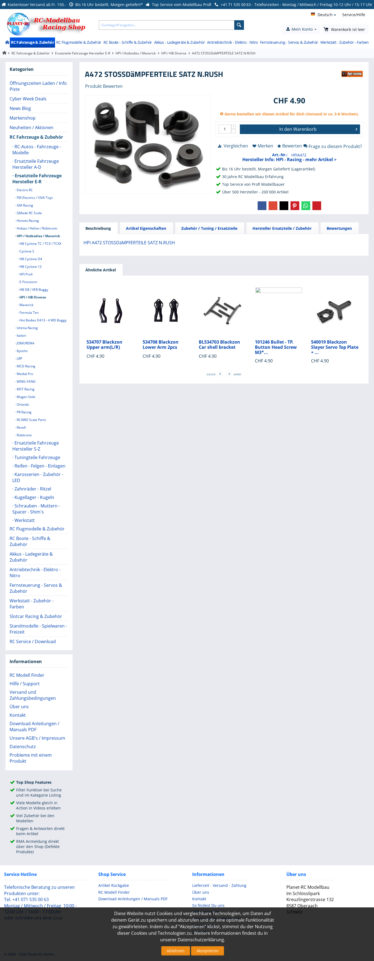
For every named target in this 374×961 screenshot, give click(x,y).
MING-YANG (26, 381)
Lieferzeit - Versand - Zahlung (219, 885)
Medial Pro (24, 373)
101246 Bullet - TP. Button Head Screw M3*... (276, 347)
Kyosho (22, 351)
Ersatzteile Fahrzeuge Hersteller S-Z (35, 446)
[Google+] (273, 205)
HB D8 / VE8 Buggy (33, 289)
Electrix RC (24, 190)
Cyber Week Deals (28, 99)
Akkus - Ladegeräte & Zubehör (179, 42)
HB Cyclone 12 (30, 266)
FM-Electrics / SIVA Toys (34, 197)
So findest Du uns (208, 905)
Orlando (22, 404)
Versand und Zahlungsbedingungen (33, 695)
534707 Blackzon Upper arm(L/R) (104, 344)
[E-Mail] (316, 205)
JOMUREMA (25, 343)
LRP (19, 358)
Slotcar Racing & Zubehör (36, 616)
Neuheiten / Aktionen (31, 127)
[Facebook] (262, 205)
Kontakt (18, 715)
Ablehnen (176, 950)
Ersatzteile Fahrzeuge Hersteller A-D (35, 164)
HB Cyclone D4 (30, 259)
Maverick (26, 305)
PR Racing (23, 412)
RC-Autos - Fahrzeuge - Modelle (36, 150)
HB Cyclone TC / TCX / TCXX (40, 243)
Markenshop (23, 118)
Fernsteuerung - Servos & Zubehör (289, 42)
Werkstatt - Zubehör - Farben (344, 42)
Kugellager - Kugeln (33, 497)
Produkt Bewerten (104, 86)
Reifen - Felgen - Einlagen (39, 466)
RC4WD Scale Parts (31, 419)
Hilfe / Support (25, 684)
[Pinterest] (294, 205)
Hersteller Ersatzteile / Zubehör (282, 228)
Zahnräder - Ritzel (32, 489)
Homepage (4, 53)
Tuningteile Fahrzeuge (36, 457)
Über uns (19, 707)
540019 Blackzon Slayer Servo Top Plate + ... (334, 347)
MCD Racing (25, 366)
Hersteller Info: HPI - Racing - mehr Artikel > (289, 159)
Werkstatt (24, 520)
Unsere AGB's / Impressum (37, 738)
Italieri (21, 335)
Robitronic (24, 435)
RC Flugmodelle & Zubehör (78, 42)
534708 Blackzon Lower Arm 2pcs (161, 344)
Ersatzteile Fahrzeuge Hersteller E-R (82, 53)
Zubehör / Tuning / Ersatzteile (209, 228)
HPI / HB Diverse (173, 53)
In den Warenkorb (298, 129)
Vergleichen (236, 146)
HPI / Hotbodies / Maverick (136, 53)
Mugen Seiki (25, 396)
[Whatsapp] (305, 205)
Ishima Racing (27, 328)
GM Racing (24, 205)
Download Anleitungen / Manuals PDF (34, 727)
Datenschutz (23, 747)
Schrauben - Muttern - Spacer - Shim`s (36, 509)
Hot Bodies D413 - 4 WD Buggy (43, 320)
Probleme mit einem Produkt (31, 758)
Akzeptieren (207, 950)
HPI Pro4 (26, 274)
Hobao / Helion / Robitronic (36, 228)
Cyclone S (26, 251)
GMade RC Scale (29, 213)
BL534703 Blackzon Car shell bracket (219, 344)
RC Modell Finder (27, 675)
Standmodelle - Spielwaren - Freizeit (38, 629)
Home (7, 42)
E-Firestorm (28, 282)
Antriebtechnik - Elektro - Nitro (232, 42)
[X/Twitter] (284, 205)
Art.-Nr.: (279, 154)
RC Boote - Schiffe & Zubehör (127, 42)
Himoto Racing (27, 220)
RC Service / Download (33, 641)
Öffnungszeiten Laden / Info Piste (38, 86)
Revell (21, 427)
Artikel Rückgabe (113, 885)
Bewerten (292, 146)
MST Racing (25, 389)
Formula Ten (29, 312)
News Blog (20, 108)
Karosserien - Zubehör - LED (37, 477)
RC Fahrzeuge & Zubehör (32, 42)
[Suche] (239, 25)
